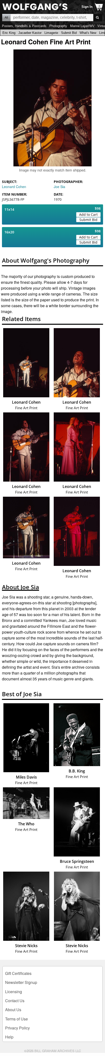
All (6, 17)
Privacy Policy (17, 1028)
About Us (13, 1009)
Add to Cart (88, 214)
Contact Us (14, 1000)
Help (9, 1037)
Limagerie (51, 33)
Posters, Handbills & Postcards (24, 26)
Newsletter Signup (21, 982)
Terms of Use (16, 1019)
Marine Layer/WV (82, 26)
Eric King (8, 33)
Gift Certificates (18, 973)
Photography (58, 26)
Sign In (87, 7)
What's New (88, 33)
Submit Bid (69, 33)
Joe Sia (59, 186)
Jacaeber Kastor (30, 33)
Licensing (13, 991)
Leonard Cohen (14, 186)
